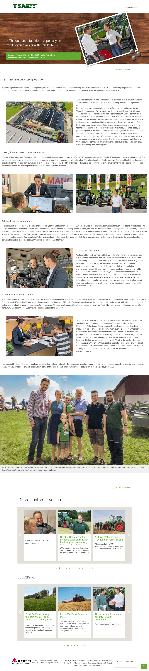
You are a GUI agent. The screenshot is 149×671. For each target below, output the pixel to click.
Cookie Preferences (93, 661)
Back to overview (123, 70)
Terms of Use (106, 661)
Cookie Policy (81, 661)
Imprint (91, 665)
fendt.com (98, 665)
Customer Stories (130, 8)
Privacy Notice (70, 661)
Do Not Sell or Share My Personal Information (80, 663)
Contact (85, 665)
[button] (20, 535)
